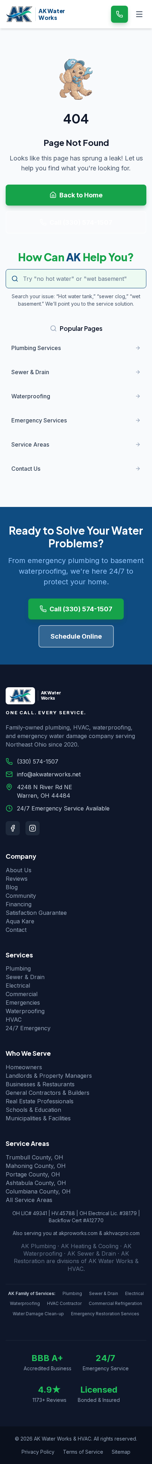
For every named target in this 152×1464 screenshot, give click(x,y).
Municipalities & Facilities (38, 1118)
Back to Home (81, 195)
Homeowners (24, 1067)
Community (21, 895)
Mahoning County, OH (36, 1165)
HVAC (14, 1019)
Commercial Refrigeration (115, 1303)
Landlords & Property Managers (49, 1075)
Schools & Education (33, 1109)
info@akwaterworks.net (49, 774)
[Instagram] (32, 828)
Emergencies (23, 1002)
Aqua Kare (20, 921)
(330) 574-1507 (37, 761)
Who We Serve (28, 1053)
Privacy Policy (38, 1452)
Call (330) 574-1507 (80, 222)
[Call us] (119, 14)
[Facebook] (13, 828)
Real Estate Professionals (40, 1101)
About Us (18, 870)
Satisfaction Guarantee (36, 912)
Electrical (18, 985)
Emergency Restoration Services (105, 1313)
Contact (16, 929)
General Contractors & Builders (47, 1092)
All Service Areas (29, 1199)
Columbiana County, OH (38, 1191)
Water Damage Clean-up (38, 1313)
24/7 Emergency (28, 1028)
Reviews (17, 878)
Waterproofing (25, 1011)
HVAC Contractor (64, 1303)
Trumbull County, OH (34, 1157)
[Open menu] (139, 14)
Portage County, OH (33, 1174)
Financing (18, 904)
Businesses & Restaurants (40, 1084)
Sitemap (121, 1452)
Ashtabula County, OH (36, 1182)
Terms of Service (83, 1452)
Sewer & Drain (25, 976)
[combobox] (76, 278)
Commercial (21, 994)
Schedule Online (76, 636)
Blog (12, 887)
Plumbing (18, 968)
